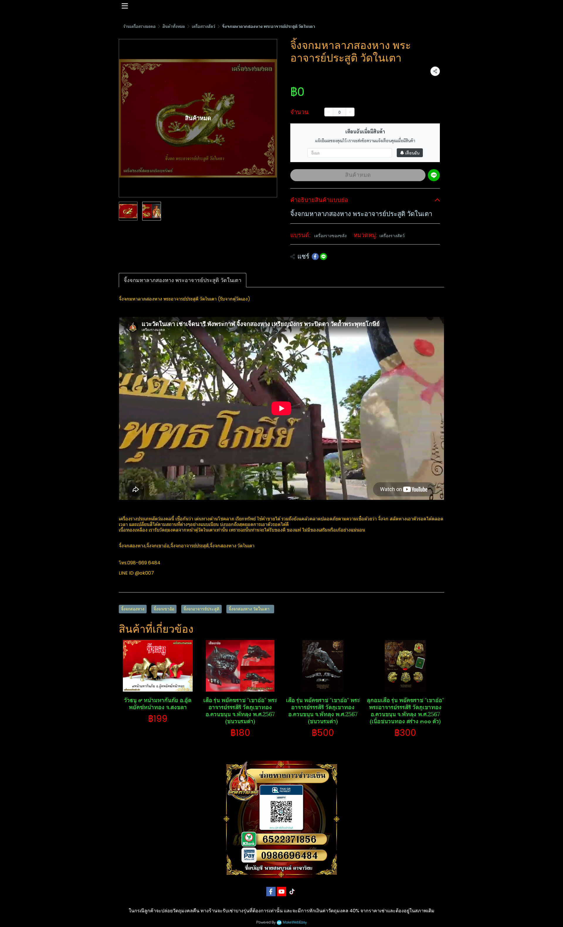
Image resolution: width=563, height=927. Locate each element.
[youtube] (281, 891)
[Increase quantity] (350, 112)
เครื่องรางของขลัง (330, 236)
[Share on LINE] (323, 256)
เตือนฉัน (412, 152)
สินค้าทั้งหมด (173, 26)
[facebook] (271, 891)
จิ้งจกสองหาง (132, 609)
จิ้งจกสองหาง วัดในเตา (250, 609)
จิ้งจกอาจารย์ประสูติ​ (201, 609)
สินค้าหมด (358, 175)
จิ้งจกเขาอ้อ (164, 609)
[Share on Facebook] (315, 256)
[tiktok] (292, 891)
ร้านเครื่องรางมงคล (139, 26)
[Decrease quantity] (329, 112)
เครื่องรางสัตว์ (203, 26)
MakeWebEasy (295, 922)
